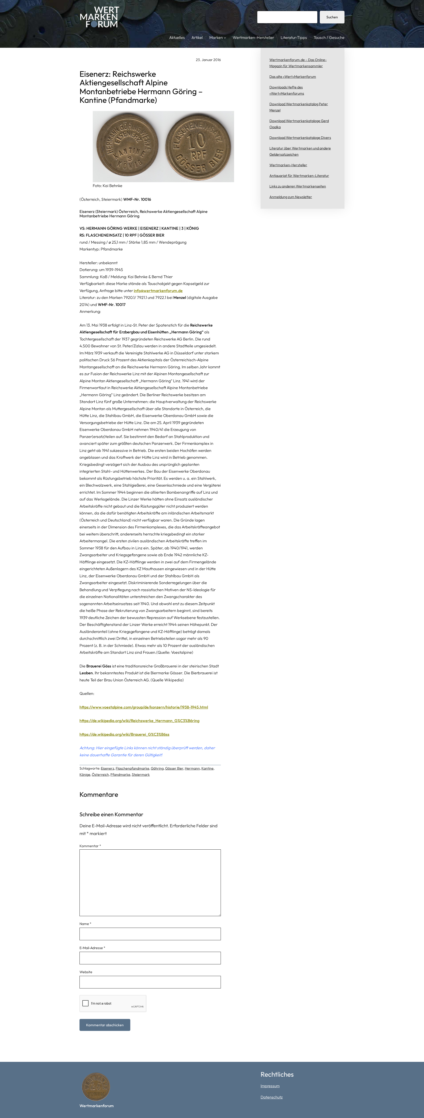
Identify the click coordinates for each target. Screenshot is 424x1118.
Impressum (270, 1085)
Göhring (157, 768)
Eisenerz (107, 768)
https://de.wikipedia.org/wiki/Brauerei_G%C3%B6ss (124, 734)
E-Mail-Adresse (92, 948)
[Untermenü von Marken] (225, 37)
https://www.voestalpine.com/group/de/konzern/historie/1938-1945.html (144, 707)
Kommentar (90, 846)
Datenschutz (272, 1097)
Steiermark (141, 774)
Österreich (100, 774)
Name (85, 923)
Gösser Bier (174, 768)
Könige (85, 774)
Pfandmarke (120, 774)
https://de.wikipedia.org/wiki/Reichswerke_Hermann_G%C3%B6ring (139, 720)
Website (86, 972)
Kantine (207, 768)
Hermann (192, 768)
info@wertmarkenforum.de (158, 290)
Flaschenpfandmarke (132, 768)
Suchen (332, 17)
